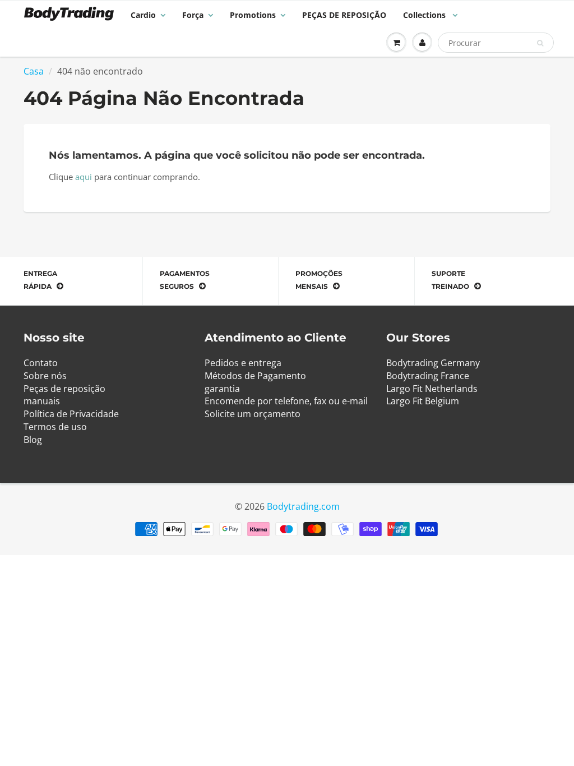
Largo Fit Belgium (422, 401)
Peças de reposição (64, 388)
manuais (42, 401)
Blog (33, 439)
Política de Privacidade (71, 414)
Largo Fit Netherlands (432, 388)
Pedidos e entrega (243, 363)
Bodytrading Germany (433, 363)
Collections (425, 15)
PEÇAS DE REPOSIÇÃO (344, 15)
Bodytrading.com (303, 506)
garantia (222, 388)
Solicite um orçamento (252, 414)
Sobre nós (45, 376)
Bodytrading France (427, 376)
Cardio (143, 15)
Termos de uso (55, 427)
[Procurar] (540, 43)
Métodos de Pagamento (255, 376)
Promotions (253, 15)
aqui (83, 176)
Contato (41, 363)
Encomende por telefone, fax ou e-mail (286, 401)
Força (192, 15)
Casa (34, 71)
